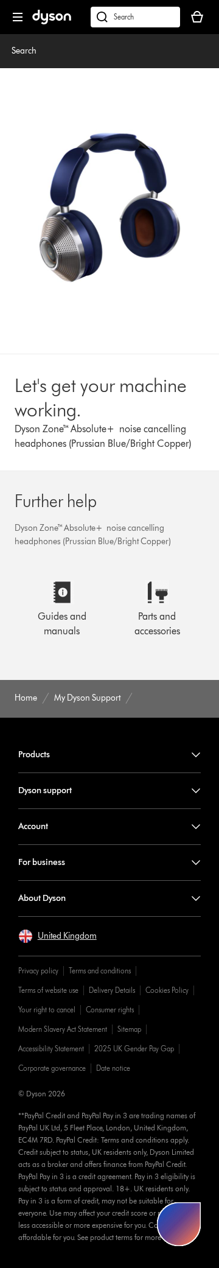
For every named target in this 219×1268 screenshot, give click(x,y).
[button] (57, 936)
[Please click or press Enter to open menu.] (18, 17)
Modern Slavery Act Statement (62, 1029)
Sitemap (129, 1029)
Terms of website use (48, 990)
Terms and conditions (100, 970)
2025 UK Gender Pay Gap (134, 1048)
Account (33, 826)
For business (41, 862)
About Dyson (42, 898)
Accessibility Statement (51, 1048)
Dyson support (45, 790)
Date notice (113, 1068)
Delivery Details (112, 990)
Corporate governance (52, 1068)
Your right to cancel (46, 1009)
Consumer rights (110, 1009)
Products (34, 754)
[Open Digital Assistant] (179, 1224)
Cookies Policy (167, 990)
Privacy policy (38, 970)
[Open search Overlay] (135, 17)
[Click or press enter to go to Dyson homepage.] (51, 21)
